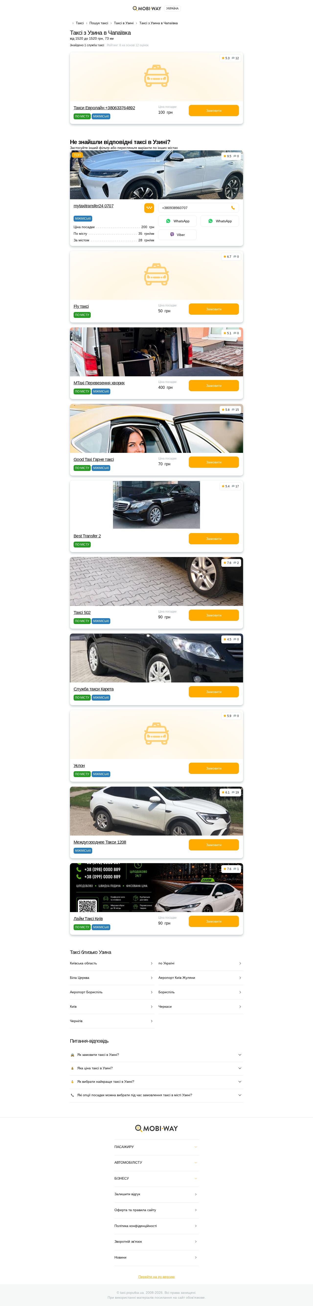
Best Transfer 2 (87, 536)
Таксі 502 (82, 612)
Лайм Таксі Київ (88, 918)
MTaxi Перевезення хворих (99, 382)
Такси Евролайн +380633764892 (104, 107)
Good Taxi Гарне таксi (94, 459)
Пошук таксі (98, 23)
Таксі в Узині (124, 23)
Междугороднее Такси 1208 (100, 842)
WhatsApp (182, 221)
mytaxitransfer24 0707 (93, 205)
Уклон (79, 765)
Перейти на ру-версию (156, 1277)
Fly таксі (81, 306)
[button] (152, 373)
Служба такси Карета (93, 689)
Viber (181, 235)
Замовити (214, 110)
